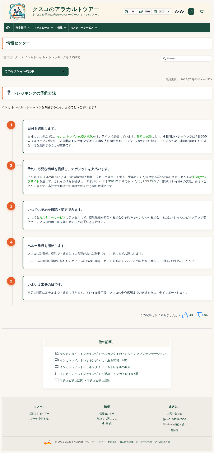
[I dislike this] (199, 315)
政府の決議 (144, 136)
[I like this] (185, 315)
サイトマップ (98, 441)
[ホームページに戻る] (8, 27)
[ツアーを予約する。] (202, 11)
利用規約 (112, 441)
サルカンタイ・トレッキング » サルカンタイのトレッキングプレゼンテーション (113, 353)
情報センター (12, 57)
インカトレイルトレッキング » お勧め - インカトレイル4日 (99, 373)
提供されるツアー (39, 413)
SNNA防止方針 (162, 441)
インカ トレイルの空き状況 (75, 136)
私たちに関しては (107, 418)
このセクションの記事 (19, 71)
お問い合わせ (174, 413)
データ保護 (146, 441)
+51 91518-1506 (176, 419)
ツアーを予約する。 (39, 418)
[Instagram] (107, 423)
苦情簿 (174, 430)
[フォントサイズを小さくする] (182, 11)
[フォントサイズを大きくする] (177, 11)
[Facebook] (103, 423)
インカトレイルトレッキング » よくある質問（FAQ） (95, 360)
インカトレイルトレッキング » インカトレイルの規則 (95, 367)
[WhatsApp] (111, 423)
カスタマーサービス (52, 217)
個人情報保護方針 (129, 441)
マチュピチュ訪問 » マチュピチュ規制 (85, 380)
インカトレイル (34, 57)
